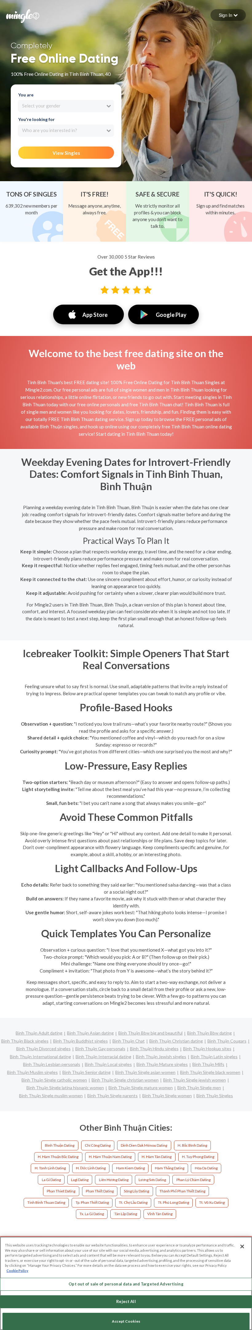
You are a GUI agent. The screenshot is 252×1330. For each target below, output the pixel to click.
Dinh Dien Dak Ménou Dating (144, 1145)
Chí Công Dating (98, 1145)
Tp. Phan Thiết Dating (92, 1202)
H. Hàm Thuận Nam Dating (110, 1156)
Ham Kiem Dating (130, 1168)
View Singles (66, 153)
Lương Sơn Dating (152, 1179)
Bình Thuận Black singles (25, 1040)
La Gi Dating (51, 1179)
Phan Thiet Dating (61, 1191)
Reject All (126, 1301)
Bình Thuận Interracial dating (103, 1056)
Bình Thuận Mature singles (162, 1064)
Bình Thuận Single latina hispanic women (65, 1087)
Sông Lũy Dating (136, 1191)
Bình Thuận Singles (214, 1095)
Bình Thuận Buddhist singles (80, 1040)
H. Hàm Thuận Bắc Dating (58, 1156)
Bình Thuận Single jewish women (194, 1079)
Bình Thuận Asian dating (90, 1033)
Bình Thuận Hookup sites (207, 1048)
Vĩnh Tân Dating (159, 1213)
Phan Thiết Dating (100, 1191)
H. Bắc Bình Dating (192, 1145)
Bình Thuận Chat (128, 1040)
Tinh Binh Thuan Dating (46, 1202)
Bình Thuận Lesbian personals (51, 1064)
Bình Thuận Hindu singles (154, 1048)
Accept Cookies (126, 1321)
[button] (228, 15)
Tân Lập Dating (125, 1213)
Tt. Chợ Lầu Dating (133, 1202)
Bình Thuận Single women (167, 1095)
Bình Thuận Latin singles (214, 1056)
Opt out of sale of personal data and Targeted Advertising (126, 1283)
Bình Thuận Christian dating (176, 1040)
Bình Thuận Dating (59, 1145)
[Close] (242, 1246)
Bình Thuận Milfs (208, 1064)
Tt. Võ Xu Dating (212, 1202)
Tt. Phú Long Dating (173, 1202)
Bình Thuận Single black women (210, 1072)
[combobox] (66, 106)
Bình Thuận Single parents (112, 1095)
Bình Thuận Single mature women (140, 1087)
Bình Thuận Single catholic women (54, 1079)
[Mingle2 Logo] (22, 15)
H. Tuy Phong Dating (198, 1156)
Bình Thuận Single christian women (125, 1079)
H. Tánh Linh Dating (50, 1168)
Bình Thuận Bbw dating (209, 1033)
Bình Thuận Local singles (108, 1064)
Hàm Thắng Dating (169, 1168)
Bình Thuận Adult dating (39, 1033)
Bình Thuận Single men (199, 1087)
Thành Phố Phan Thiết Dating (182, 1191)
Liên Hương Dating (113, 1179)
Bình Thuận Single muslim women (51, 1095)
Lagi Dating (80, 1179)
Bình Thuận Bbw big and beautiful (150, 1033)
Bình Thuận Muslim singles (32, 1072)
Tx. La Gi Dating (92, 1213)
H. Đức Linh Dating (91, 1168)
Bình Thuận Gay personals (100, 1048)
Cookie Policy (17, 1271)
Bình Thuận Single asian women (145, 1072)
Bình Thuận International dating (40, 1056)
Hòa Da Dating (206, 1168)
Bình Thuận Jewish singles (161, 1056)
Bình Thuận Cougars (226, 1040)
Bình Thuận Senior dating (86, 1072)
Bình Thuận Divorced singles (43, 1048)
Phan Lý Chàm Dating (193, 1179)
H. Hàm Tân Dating (156, 1156)
